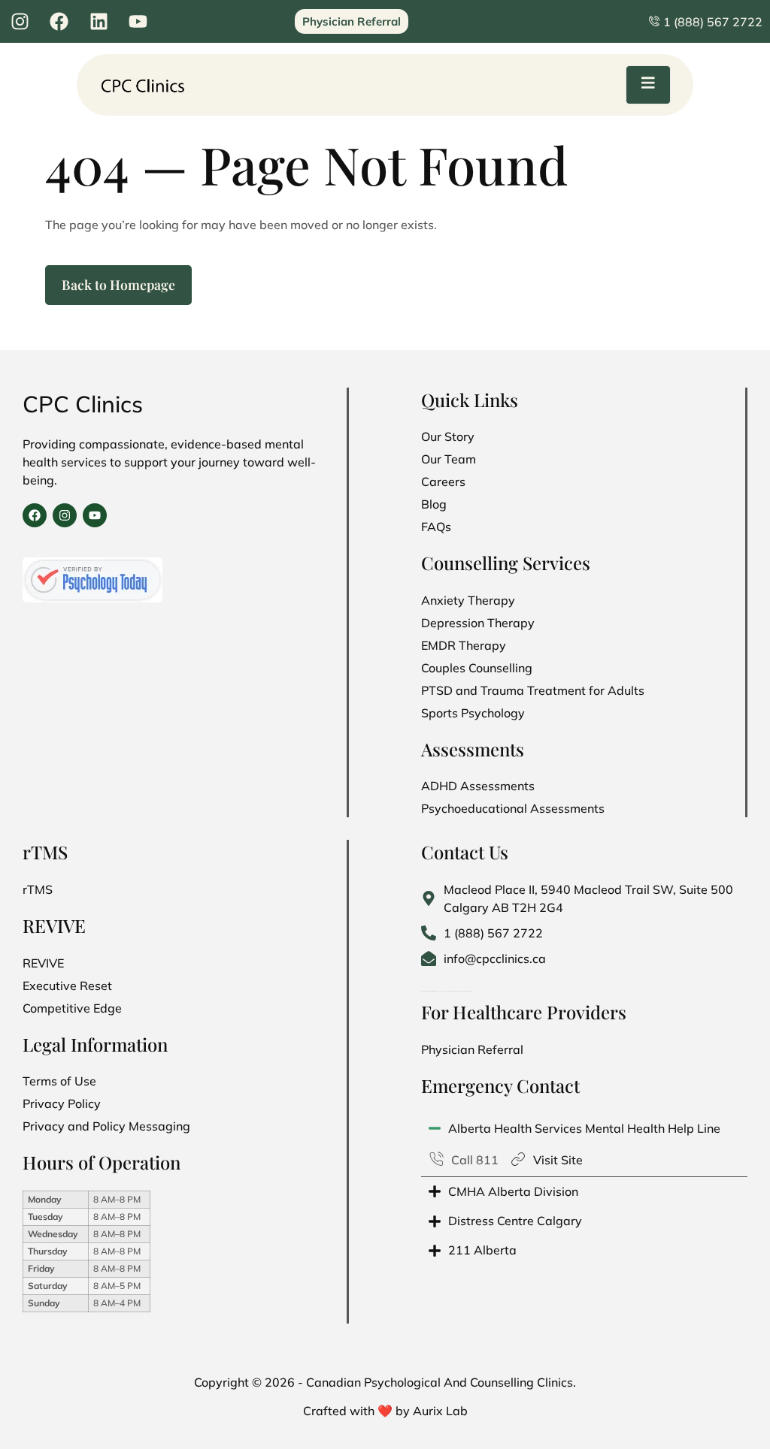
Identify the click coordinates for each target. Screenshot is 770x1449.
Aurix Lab (440, 1410)
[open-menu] (648, 84)
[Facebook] (35, 515)
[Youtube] (95, 515)
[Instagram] (65, 515)
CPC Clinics (83, 403)
